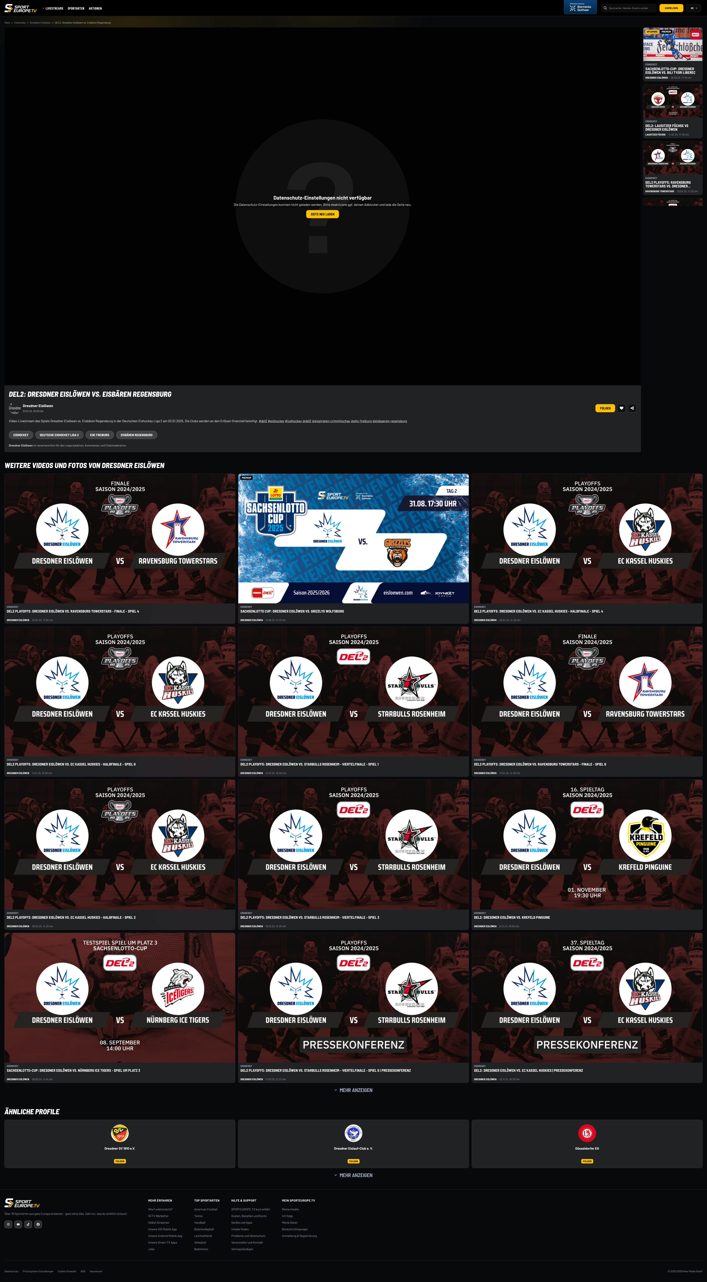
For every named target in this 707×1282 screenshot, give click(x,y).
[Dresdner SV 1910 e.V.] (120, 1133)
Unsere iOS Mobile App (162, 1229)
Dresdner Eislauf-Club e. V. (353, 1148)
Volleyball (200, 1242)
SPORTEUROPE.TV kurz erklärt (250, 1209)
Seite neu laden (322, 214)
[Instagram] (8, 1224)
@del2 (306, 421)
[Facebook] (38, 1224)
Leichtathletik (203, 1236)
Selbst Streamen (158, 1222)
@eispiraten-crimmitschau (331, 421)
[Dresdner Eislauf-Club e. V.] (353, 1133)
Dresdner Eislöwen (40, 22)
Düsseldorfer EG (587, 1148)
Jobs (151, 1249)
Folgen (605, 408)
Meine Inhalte (290, 1209)
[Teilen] (632, 408)
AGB (83, 1271)
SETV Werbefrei (158, 1216)
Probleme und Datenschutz (248, 1236)
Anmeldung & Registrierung (299, 1236)
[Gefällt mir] (621, 408)
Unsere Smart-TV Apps (162, 1242)
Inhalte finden (240, 1229)
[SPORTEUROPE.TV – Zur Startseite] (20, 8)
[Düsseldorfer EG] (587, 1133)
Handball (199, 1222)
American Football (205, 1209)
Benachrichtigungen (295, 1229)
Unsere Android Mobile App (165, 1236)
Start (7, 22)
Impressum (96, 1271)
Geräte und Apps (241, 1222)
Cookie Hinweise (67, 1271)
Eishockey (20, 22)
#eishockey (276, 421)
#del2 (263, 421)
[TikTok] (28, 1224)
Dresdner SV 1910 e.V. (120, 1148)
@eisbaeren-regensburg (389, 421)
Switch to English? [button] (682, 16)
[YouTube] (18, 1224)
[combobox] (631, 8)
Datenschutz (11, 1271)
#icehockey (293, 421)
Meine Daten (290, 1222)
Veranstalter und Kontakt (247, 1242)
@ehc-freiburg (361, 421)
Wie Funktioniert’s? (160, 1209)
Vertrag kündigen (242, 1249)
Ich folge (287, 1216)
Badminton (201, 1249)
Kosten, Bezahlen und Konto (249, 1216)
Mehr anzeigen (356, 1090)
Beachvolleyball (204, 1229)
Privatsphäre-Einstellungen (38, 1271)
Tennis (198, 1216)
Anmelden (671, 8)
